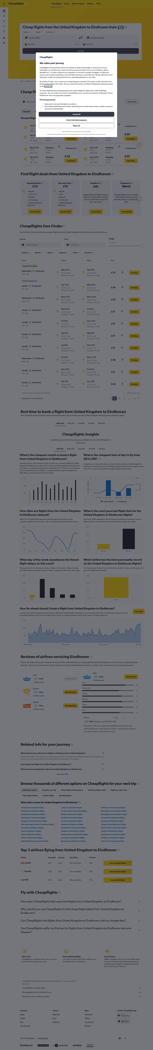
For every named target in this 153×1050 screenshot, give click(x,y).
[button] (76, 114)
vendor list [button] (48, 86)
